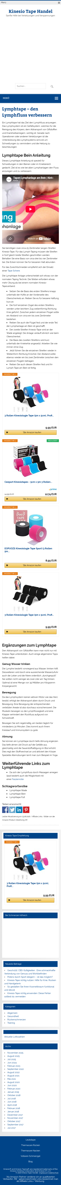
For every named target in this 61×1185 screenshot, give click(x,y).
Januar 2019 (13, 1092)
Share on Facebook (5, 810)
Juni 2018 (11, 1101)
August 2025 (13, 1056)
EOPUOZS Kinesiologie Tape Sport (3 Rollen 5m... (28, 550)
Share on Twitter (12, 810)
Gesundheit (13, 1016)
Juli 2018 (11, 1098)
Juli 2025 (11, 1059)
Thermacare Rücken (30, 1145)
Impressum (43, 1173)
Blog (30, 1162)
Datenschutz (53, 1173)
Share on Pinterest (26, 810)
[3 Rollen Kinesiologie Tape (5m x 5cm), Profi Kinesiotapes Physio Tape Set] (30, 395)
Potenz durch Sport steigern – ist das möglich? (30, 977)
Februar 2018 (13, 1108)
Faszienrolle (18, 779)
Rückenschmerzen (16, 1019)
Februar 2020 (13, 1088)
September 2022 (15, 1069)
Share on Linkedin (19, 810)
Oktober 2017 (13, 1121)
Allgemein (12, 1013)
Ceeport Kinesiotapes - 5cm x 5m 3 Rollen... (28, 482)
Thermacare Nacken (30, 1151)
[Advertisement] (30, 50)
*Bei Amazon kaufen (32, 432)
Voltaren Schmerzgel (30, 1156)
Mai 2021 (11, 1079)
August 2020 (13, 1082)
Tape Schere (14, 270)
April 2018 (12, 1105)
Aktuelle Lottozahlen (14, 1036)
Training (11, 1023)
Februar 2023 (13, 1066)
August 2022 (13, 1072)
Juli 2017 (11, 1128)
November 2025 (15, 1053)
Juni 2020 (12, 1085)
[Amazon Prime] (53, 489)
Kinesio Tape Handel (30, 11)
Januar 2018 (13, 1111)
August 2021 (13, 1075)
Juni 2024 (12, 1062)
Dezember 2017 (15, 1115)
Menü (3, 2)
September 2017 (15, 1124)
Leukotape (30, 1140)
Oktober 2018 (13, 1095)
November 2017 (15, 1118)
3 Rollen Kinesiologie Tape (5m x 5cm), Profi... (29, 415)
